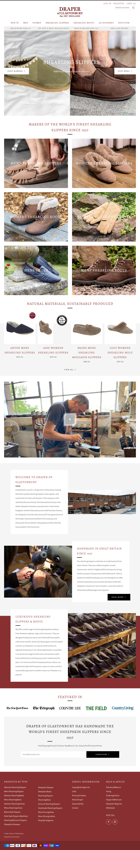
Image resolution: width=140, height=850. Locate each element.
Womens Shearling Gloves (14, 804)
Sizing (108, 791)
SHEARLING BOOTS (83, 23)
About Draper (77, 800)
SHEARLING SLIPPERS (57, 23)
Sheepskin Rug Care (114, 804)
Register (118, 3)
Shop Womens (15, 71)
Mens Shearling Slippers (14, 791)
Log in (107, 3)
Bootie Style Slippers (12, 812)
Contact (75, 808)
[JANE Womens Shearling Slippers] (53, 328)
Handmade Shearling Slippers (50, 808)
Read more (117, 597)
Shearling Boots (44, 800)
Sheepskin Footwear (12, 824)
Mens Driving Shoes (46, 812)
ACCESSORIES (106, 23)
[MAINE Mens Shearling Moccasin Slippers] (87, 328)
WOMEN (37, 23)
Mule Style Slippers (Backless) (16, 816)
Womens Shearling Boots (14, 796)
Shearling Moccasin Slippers (15, 820)
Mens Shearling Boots (12, 800)
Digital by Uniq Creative (12, 837)
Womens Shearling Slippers (15, 787)
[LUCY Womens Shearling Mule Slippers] (120, 328)
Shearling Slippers (45, 796)
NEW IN (15, 23)
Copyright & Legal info (81, 787)
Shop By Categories (45, 820)
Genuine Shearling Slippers (49, 804)
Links (74, 791)
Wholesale (110, 808)
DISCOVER (123, 23)
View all (69, 370)
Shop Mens (124, 71)
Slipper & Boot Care (114, 800)
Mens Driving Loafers (46, 816)
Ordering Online (112, 796)
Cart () (131, 3)
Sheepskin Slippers (46, 787)
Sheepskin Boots (44, 792)
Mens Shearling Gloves (13, 808)
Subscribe (101, 754)
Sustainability (77, 804)
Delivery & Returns (113, 787)
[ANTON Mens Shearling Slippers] (20, 328)
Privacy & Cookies (79, 796)
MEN (25, 23)
